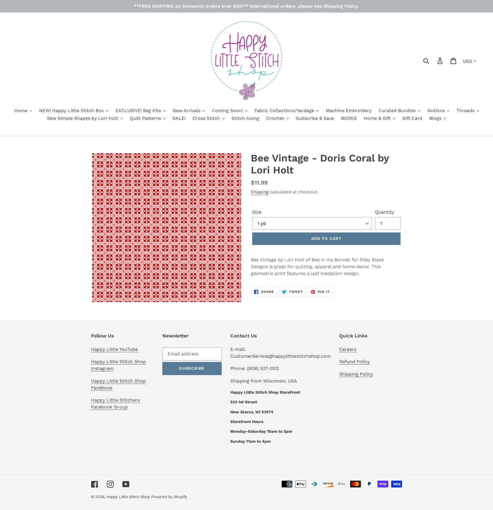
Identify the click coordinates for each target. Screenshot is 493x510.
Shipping (259, 192)
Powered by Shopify (169, 497)
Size (256, 212)
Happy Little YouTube (114, 349)
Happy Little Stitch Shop (128, 497)
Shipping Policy (356, 374)
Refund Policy (354, 361)
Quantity (384, 212)
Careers (347, 349)
